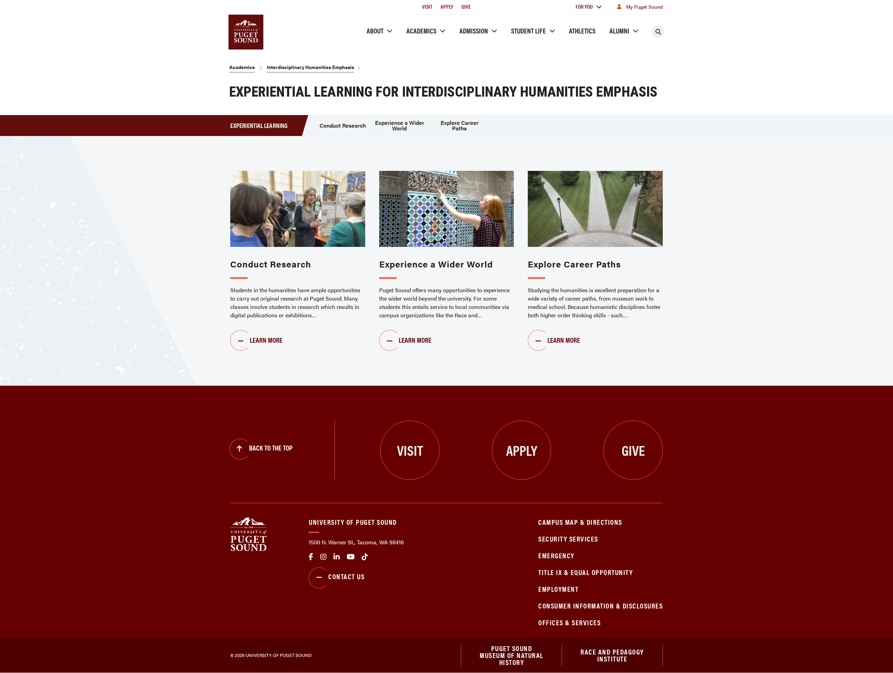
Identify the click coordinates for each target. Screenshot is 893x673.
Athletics (582, 30)
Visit (427, 6)
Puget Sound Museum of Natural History (511, 655)
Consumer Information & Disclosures (600, 605)
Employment (558, 589)
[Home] (248, 533)
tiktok (365, 556)
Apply (447, 6)
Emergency (556, 555)
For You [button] (584, 6)
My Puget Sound (644, 6)
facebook (311, 556)
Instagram (323, 556)
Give (466, 6)
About (375, 30)
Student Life (528, 30)
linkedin (336, 556)
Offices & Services (569, 622)
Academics (421, 30)
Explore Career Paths (460, 125)
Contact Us (346, 576)
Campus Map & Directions (580, 522)
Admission (473, 30)
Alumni (619, 30)
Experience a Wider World (399, 125)
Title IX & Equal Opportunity (585, 572)
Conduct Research (343, 125)
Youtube (351, 556)
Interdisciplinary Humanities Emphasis (310, 66)
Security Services (568, 539)
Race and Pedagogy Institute (612, 655)
